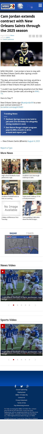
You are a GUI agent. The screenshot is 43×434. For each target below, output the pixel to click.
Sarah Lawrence (8, 39)
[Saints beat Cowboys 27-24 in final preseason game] (32, 187)
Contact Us (21, 397)
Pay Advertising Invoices (21, 405)
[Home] (8, 6)
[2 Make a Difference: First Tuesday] (11, 208)
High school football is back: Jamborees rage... (11, 177)
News (12, 35)
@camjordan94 (27, 102)
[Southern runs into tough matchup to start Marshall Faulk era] (32, 166)
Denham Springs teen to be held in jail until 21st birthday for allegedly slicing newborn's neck (21, 121)
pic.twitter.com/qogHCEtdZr (12, 107)
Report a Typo (6, 148)
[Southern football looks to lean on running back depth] (11, 187)
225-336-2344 (33, 412)
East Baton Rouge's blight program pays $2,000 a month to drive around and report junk (21, 130)
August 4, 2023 (34, 141)
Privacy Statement (21, 400)
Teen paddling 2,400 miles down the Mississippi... (31, 218)
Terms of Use (21, 403)
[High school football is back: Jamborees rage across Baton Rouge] (11, 166)
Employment (21, 392)
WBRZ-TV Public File (21, 395)
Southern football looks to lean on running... (10, 197)
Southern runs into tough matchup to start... (31, 177)
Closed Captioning (21, 390)
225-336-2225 (17, 410)
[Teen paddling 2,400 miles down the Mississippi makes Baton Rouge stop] (32, 208)
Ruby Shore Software (31, 418)
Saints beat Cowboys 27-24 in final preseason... (31, 197)
